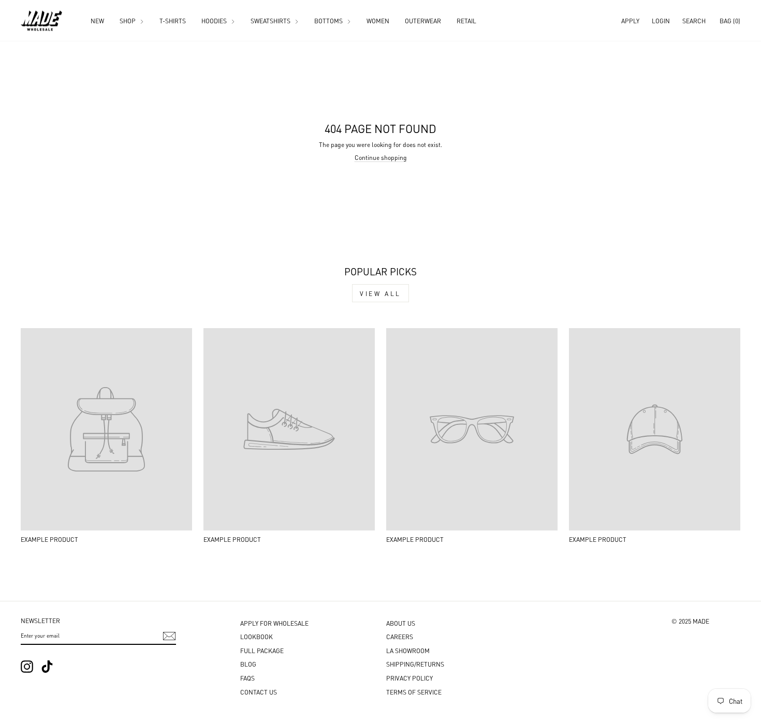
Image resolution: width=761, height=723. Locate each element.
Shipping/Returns (415, 664)
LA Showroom (408, 650)
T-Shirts (172, 20)
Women (378, 20)
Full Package (262, 650)
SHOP (128, 20)
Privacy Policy (409, 678)
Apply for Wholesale (274, 623)
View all (380, 293)
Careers (399, 636)
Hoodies (214, 20)
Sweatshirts (271, 20)
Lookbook (256, 636)
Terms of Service (414, 692)
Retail (466, 20)
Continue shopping (381, 157)
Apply (630, 20)
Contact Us (258, 692)
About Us (400, 623)
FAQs (247, 678)
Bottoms (329, 20)
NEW (97, 20)
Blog (248, 664)
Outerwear (423, 20)
